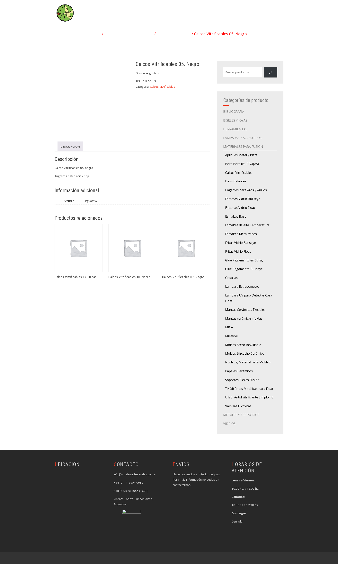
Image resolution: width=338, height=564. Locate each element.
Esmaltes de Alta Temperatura (247, 225)
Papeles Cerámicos (239, 371)
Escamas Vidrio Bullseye (242, 199)
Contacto (272, 9)
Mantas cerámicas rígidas (243, 318)
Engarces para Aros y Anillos (246, 190)
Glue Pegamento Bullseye (244, 269)
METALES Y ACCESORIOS (241, 415)
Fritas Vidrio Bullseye (240, 243)
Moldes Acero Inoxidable (243, 345)
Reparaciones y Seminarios (204, 9)
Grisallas (231, 278)
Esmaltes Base (235, 216)
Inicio (148, 9)
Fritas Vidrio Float (238, 251)
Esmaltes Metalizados (241, 234)
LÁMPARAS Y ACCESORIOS (242, 138)
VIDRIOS (229, 424)
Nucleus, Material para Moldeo (248, 362)
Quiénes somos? (244, 9)
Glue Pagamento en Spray (244, 260)
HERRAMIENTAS (235, 129)
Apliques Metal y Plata (241, 155)
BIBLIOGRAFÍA (233, 111)
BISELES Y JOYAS (235, 120)
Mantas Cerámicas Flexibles (245, 309)
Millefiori (231, 336)
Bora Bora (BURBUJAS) (242, 164)
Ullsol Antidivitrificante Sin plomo (249, 397)
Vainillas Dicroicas (238, 406)
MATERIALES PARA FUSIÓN (128, 33)
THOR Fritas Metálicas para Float (249, 389)
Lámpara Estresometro (242, 286)
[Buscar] (270, 72)
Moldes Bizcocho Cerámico (244, 353)
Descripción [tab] (70, 146)
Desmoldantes (235, 181)
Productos (168, 9)
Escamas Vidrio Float (240, 207)
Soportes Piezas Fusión (242, 380)
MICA (229, 327)
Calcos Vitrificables (174, 33)
